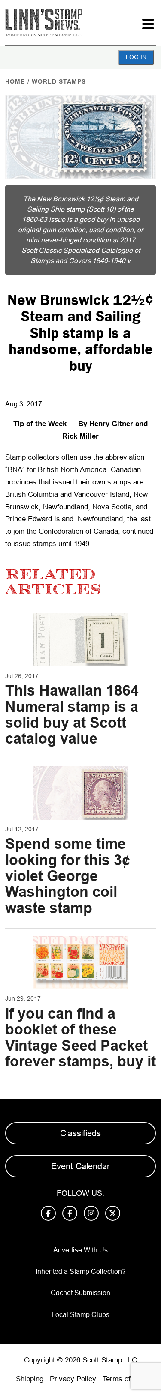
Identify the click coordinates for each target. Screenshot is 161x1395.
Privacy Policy (73, 1379)
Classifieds (80, 1133)
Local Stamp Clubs (80, 1314)
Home (15, 81)
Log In (136, 57)
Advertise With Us (80, 1250)
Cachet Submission (80, 1292)
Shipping (29, 1379)
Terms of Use (124, 1379)
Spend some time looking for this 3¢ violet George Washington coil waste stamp (67, 876)
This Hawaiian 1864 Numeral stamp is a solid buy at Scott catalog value (72, 714)
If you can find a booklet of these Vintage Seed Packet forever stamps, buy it (80, 1037)
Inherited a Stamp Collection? (81, 1271)
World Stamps (59, 81)
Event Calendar (80, 1166)
